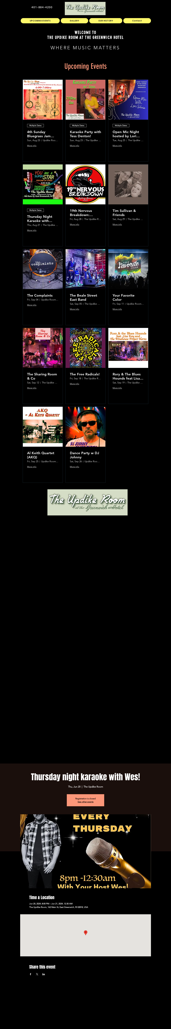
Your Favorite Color (124, 297)
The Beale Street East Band (83, 297)
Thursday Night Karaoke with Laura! (39, 219)
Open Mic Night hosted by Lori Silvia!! (126, 134)
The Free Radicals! (85, 374)
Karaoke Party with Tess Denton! (85, 134)
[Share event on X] (37, 974)
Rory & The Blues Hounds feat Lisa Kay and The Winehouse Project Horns (128, 376)
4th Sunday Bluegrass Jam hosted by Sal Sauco (39, 134)
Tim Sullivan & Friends (124, 213)
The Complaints (40, 295)
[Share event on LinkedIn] (43, 974)
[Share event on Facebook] (30, 974)
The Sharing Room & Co (42, 376)
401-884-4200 (42, 7)
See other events (86, 801)
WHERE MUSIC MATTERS (85, 48)
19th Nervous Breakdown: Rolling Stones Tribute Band (81, 213)
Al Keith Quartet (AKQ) (40, 455)
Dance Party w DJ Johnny (84, 455)
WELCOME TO (85, 32)
